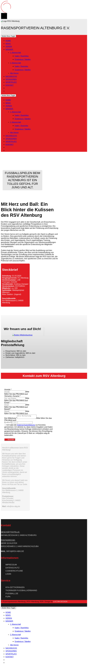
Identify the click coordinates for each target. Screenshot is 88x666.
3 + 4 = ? (7, 422)
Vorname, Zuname (12, 396)
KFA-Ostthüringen (15, 587)
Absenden (10, 439)
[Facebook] (7, 88)
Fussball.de (12, 594)
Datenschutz (12, 568)
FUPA (8, 597)
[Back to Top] (4, 16)
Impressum (11, 565)
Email (7, 403)
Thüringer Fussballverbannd (21, 590)
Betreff (7, 409)
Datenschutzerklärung (26, 425)
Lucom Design (60, 602)
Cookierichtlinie (14, 571)
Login (8, 574)
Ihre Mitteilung (10, 418)
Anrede (7, 390)
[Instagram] (7, 91)
